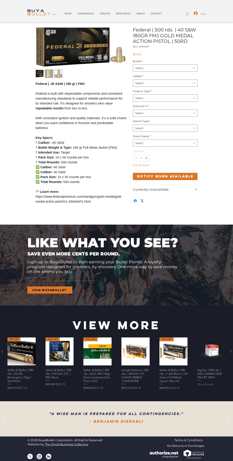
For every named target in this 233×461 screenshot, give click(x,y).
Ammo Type (141, 121)
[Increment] (147, 158)
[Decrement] (135, 158)
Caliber (138, 76)
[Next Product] (231, 351)
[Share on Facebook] (135, 201)
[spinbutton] (141, 158)
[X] (30, 456)
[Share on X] (142, 201)
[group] (116, 363)
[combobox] (165, 68)
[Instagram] (39, 456)
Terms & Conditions (188, 440)
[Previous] (4, 419)
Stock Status (142, 136)
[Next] (229, 419)
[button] (187, 13)
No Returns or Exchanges (185, 446)
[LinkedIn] (48, 456)
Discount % (141, 106)
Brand (137, 61)
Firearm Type (142, 91)
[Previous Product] (2, 351)
